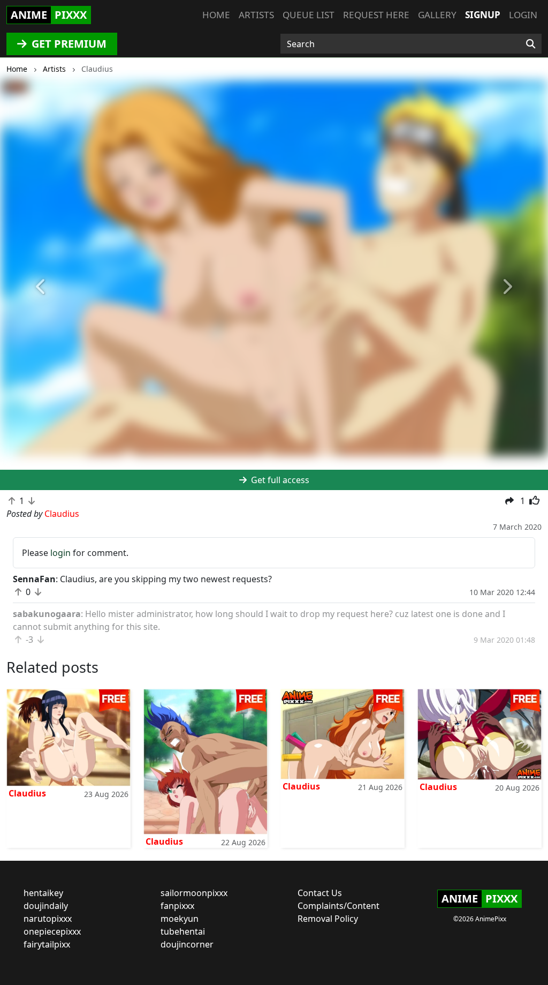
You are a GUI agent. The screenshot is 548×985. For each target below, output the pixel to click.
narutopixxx (48, 918)
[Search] (531, 44)
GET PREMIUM (67, 43)
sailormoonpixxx (194, 893)
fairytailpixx (47, 944)
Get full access (279, 480)
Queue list (308, 15)
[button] (41, 286)
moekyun (180, 918)
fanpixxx (177, 906)
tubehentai (183, 931)
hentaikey (43, 893)
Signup (482, 15)
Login (523, 15)
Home (216, 15)
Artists (256, 15)
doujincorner (187, 944)
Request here (376, 15)
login (60, 553)
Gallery (437, 15)
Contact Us (320, 893)
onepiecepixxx (52, 931)
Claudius (27, 793)
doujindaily (46, 906)
